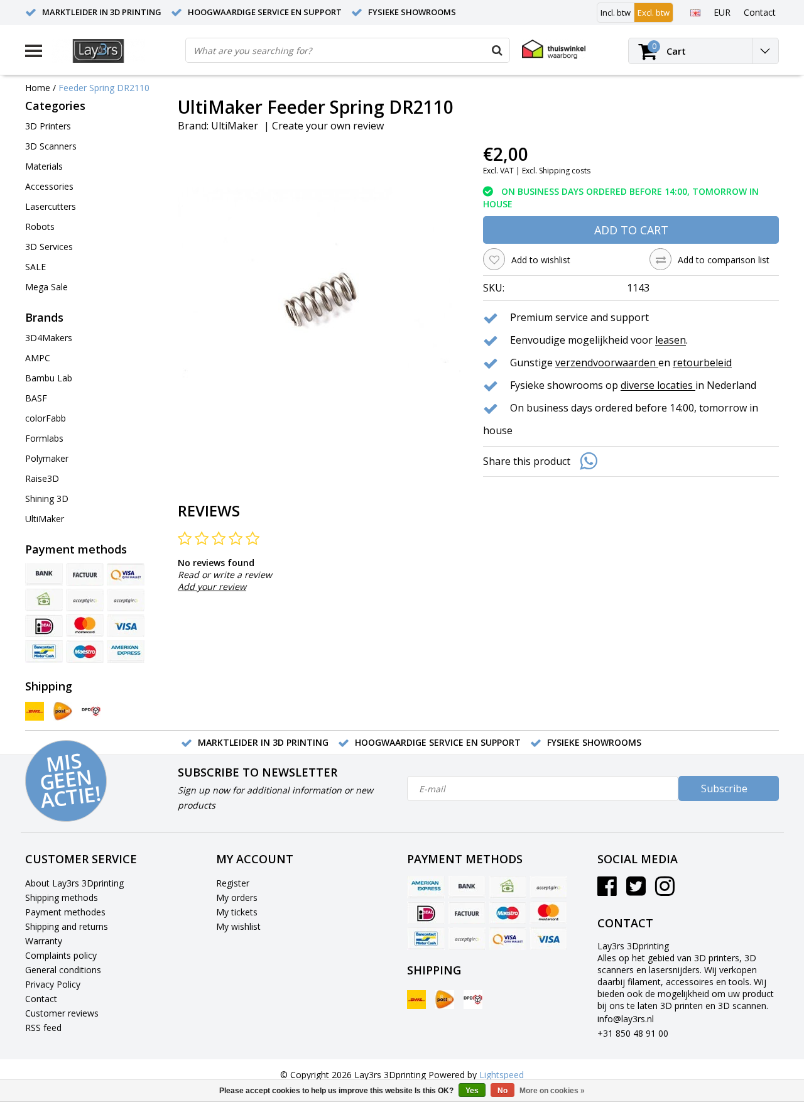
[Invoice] (85, 574)
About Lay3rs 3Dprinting (74, 883)
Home (37, 88)
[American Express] (125, 651)
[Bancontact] (44, 651)
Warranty (43, 941)
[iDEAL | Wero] (44, 625)
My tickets (237, 912)
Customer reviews (62, 1013)
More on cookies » (552, 1090)
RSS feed (43, 1028)
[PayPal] (85, 600)
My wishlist (238, 926)
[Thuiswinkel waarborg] (553, 49)
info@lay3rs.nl (625, 1019)
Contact (41, 999)
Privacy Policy (52, 984)
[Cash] (44, 600)
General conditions (63, 970)
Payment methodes (65, 912)
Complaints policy (61, 955)
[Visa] (125, 625)
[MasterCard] (85, 625)
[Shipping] (34, 711)
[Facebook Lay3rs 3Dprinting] (607, 891)
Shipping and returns (66, 926)
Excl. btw (654, 12)
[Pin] (125, 574)
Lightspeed (501, 1075)
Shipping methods (61, 897)
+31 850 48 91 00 (632, 1033)
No (502, 1090)
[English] (695, 12)
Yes (472, 1090)
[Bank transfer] (44, 574)
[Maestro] (85, 651)
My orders (237, 897)
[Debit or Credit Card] (125, 600)
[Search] (497, 50)
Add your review (212, 586)
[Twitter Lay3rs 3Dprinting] (636, 891)
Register (232, 883)
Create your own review (328, 126)
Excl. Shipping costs (556, 170)
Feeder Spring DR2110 (103, 88)
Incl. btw (615, 12)
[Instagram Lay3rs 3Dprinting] (665, 891)
